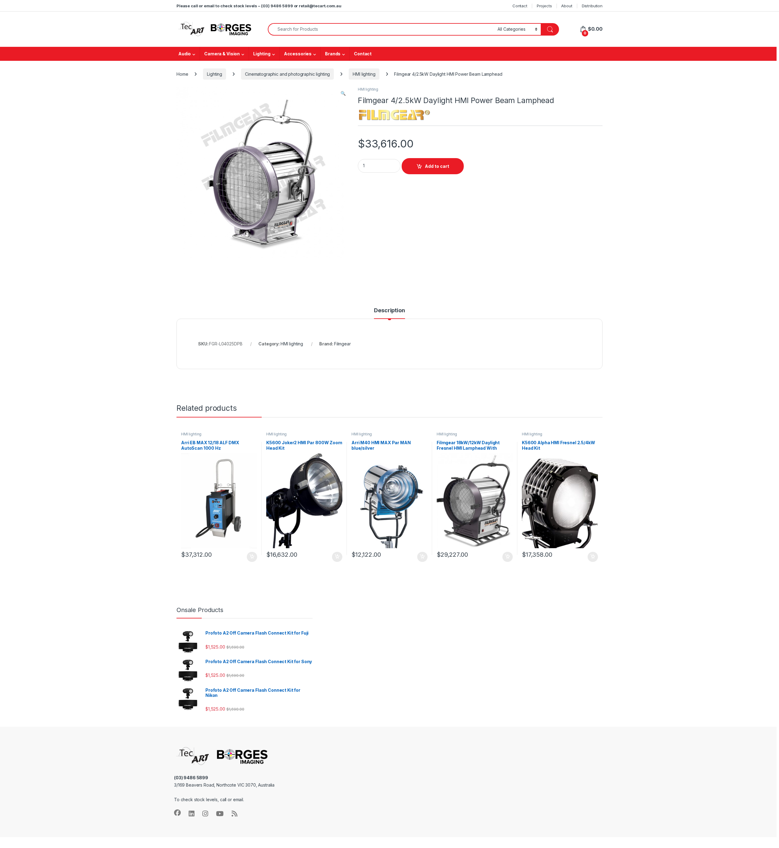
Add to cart (437, 166)
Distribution (592, 5)
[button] (343, 93)
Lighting (262, 53)
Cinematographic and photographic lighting (287, 74)
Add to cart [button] (252, 557)
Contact (519, 5)
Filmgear (342, 343)
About (566, 5)
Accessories (298, 53)
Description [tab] (389, 310)
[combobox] (381, 29)
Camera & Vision (222, 53)
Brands (333, 53)
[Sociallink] (177, 812)
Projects (544, 5)
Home (182, 74)
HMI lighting (364, 74)
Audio (184, 53)
